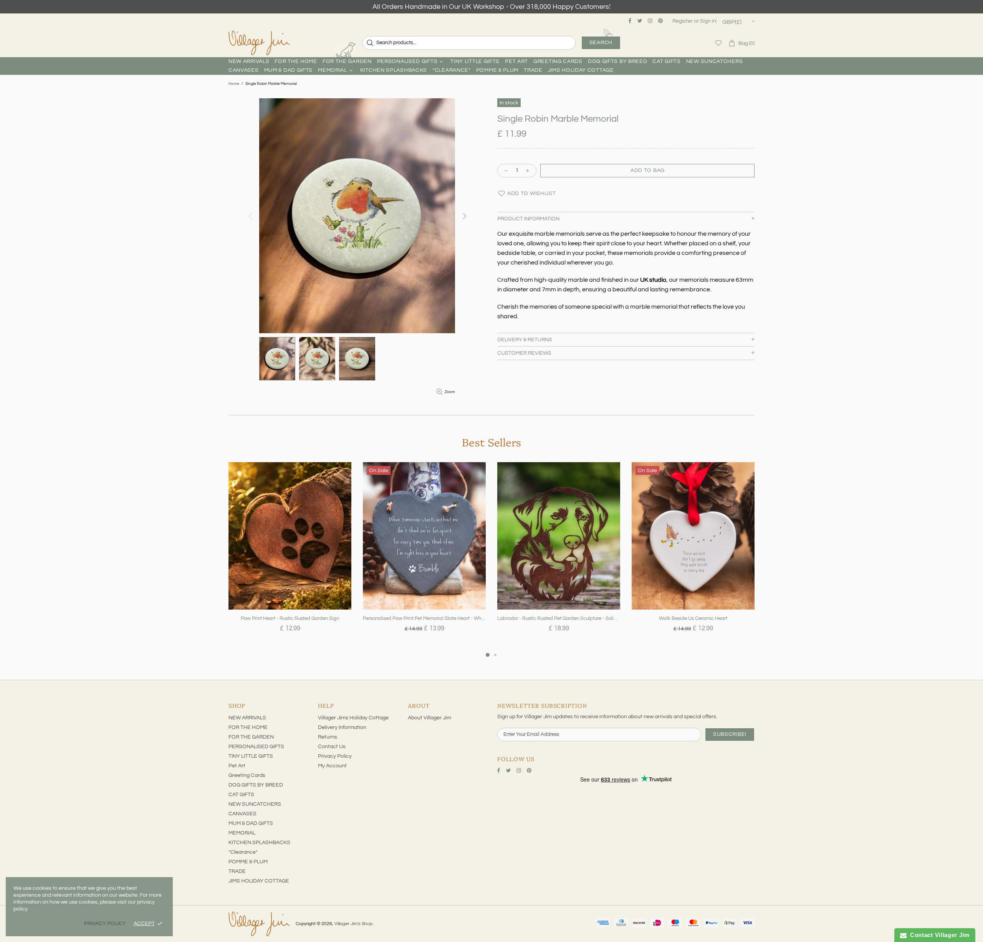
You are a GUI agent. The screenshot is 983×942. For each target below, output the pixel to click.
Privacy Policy (335, 756)
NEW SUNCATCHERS (254, 804)
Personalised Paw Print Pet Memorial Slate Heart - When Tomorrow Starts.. (424, 618)
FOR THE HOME (248, 727)
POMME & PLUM (248, 861)
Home (233, 84)
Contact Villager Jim (938, 935)
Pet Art (236, 765)
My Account (332, 765)
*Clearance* (243, 852)
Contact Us (332, 746)
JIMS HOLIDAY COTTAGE (258, 881)
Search (600, 42)
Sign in (708, 21)
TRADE (237, 871)
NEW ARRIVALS (247, 718)
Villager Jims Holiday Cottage (353, 718)
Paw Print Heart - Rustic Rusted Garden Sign (290, 618)
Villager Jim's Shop (259, 43)
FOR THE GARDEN (251, 737)
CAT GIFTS (241, 794)
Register (682, 21)
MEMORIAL (241, 833)
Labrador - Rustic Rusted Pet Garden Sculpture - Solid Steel (558, 618)
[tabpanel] (290, 556)
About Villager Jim (429, 718)
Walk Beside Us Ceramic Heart (693, 618)
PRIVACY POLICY (105, 923)
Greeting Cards (246, 775)
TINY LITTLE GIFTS (250, 756)
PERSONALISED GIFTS (256, 746)
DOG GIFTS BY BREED (255, 785)
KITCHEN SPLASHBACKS (259, 842)
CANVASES (242, 813)
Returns (327, 737)
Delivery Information (342, 727)
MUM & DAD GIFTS (250, 823)
